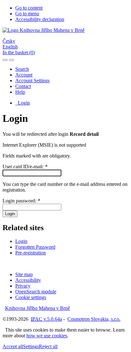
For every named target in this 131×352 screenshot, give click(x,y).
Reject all (48, 346)
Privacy (23, 286)
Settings (31, 346)
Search (22, 69)
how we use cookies (46, 335)
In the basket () (19, 52)
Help (20, 92)
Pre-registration (30, 252)
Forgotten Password (35, 247)
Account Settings (32, 80)
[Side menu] (5, 60)
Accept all (13, 346)
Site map (24, 274)
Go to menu (27, 13)
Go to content (29, 8)
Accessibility (28, 280)
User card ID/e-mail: (25, 166)
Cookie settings (30, 297)
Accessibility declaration (39, 19)
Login (22, 103)
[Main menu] (11, 60)
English (10, 46)
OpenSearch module (35, 291)
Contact (23, 86)
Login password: (21, 200)
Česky (9, 41)
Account (23, 74)
